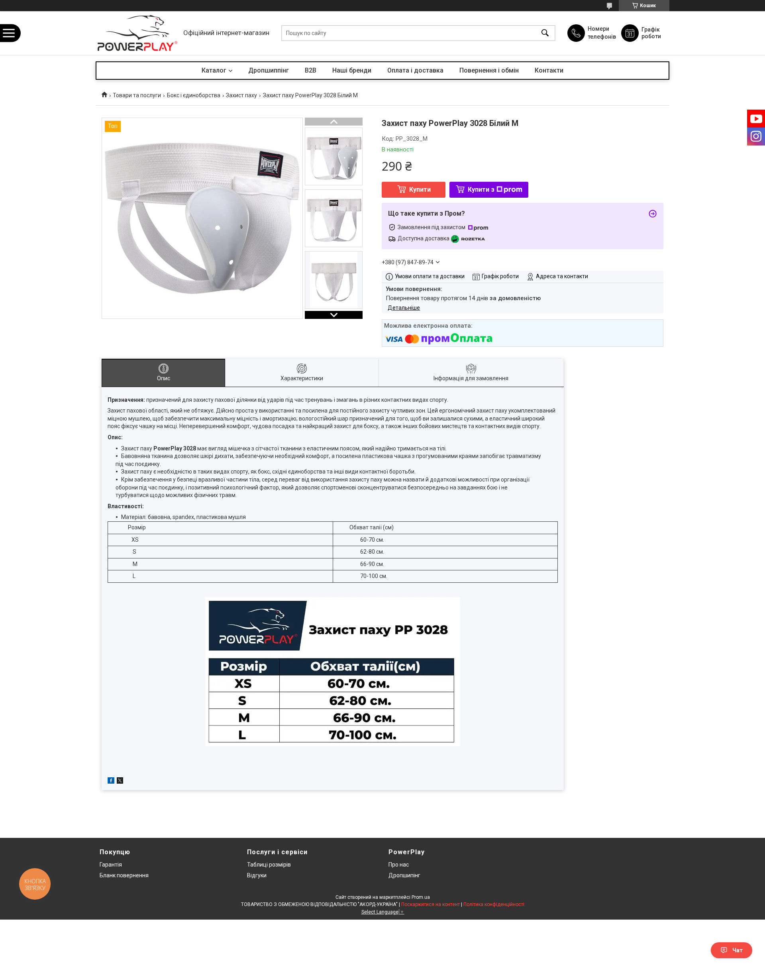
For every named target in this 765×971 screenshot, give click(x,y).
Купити (420, 189)
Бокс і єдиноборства (193, 95)
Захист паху (241, 95)
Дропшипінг (404, 875)
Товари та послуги (137, 95)
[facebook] (111, 781)
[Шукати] (545, 33)
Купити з (481, 189)
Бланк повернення (124, 875)
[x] (120, 781)
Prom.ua (421, 897)
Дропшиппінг (268, 70)
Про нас (398, 864)
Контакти (549, 70)
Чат (737, 950)
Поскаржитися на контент (430, 904)
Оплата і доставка (415, 70)
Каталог (214, 70)
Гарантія (111, 864)
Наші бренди (351, 70)
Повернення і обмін (489, 70)
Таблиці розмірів (269, 864)
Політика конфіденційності (493, 904)
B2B (310, 70)
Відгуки (257, 875)
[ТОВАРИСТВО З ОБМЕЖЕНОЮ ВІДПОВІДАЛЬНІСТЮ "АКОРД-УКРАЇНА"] (137, 33)
